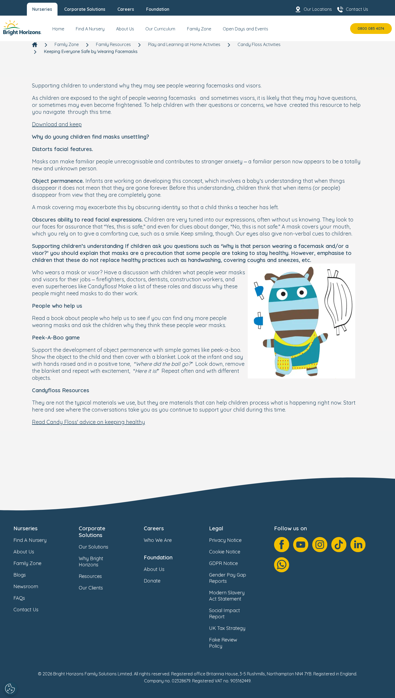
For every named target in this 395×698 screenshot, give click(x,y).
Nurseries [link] (25, 528)
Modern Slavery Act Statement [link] (227, 596)
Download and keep (57, 124)
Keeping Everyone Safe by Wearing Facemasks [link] (91, 51)
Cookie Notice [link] (224, 552)
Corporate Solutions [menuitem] (84, 9)
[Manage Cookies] (10, 688)
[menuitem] (58, 31)
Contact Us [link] (25, 609)
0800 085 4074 (371, 28)
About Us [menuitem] (125, 28)
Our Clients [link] (91, 588)
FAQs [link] (19, 598)
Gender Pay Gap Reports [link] (227, 578)
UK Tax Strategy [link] (227, 628)
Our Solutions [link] (93, 547)
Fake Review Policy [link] (223, 643)
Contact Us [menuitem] (357, 9)
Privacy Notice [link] (225, 540)
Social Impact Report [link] (224, 613)
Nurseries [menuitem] (42, 9)
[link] (22, 28)
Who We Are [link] (158, 540)
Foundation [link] (158, 557)
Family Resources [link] (113, 44)
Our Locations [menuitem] (318, 9)
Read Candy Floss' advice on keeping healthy (88, 422)
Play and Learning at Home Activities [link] (184, 44)
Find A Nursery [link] (29, 540)
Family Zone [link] (67, 44)
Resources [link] (90, 576)
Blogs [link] (19, 575)
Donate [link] (152, 581)
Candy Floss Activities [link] (259, 44)
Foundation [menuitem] (157, 9)
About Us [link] (23, 552)
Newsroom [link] (25, 586)
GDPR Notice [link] (223, 563)
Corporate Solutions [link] (92, 531)
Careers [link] (154, 528)
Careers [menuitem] (125, 9)
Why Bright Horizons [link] (91, 561)
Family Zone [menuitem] (199, 28)
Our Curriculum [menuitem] (160, 28)
